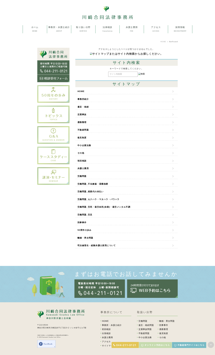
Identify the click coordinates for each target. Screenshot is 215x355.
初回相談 (83, 35)
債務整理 (83, 68)
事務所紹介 (59, 35)
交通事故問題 (83, 63)
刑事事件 (83, 57)
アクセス (106, 341)
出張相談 (107, 41)
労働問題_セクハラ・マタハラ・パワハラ (98, 199)
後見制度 (83, 79)
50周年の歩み (85, 230)
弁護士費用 (83, 168)
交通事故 (82, 114)
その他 (83, 90)
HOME (163, 41)
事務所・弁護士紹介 (112, 325)
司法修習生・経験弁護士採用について (97, 245)
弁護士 (59, 41)
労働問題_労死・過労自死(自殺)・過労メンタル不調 (104, 207)
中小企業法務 (83, 84)
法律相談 (107, 35)
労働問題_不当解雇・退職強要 (93, 184)
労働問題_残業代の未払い (91, 191)
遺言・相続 (83, 107)
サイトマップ (108, 345)
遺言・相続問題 (83, 52)
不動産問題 (83, 73)
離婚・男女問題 (83, 46)
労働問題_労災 (85, 214)
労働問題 (83, 41)
